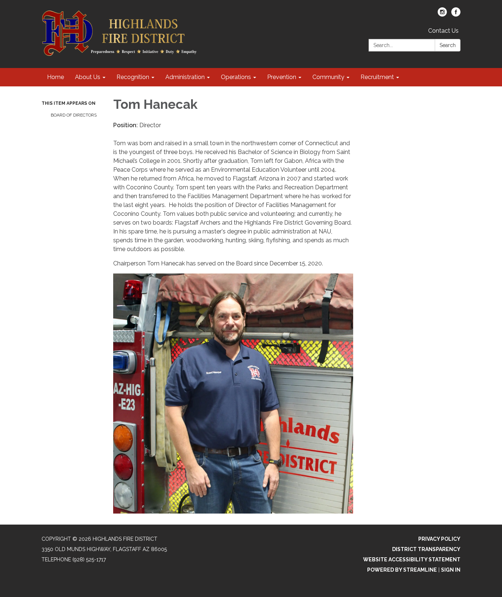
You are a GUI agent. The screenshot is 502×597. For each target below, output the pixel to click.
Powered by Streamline (402, 570)
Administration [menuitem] (185, 77)
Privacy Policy (439, 539)
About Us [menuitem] (87, 77)
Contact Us (443, 30)
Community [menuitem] (328, 77)
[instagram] (442, 14)
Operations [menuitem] (236, 77)
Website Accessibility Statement (411, 559)
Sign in (450, 570)
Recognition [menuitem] (132, 77)
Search (448, 45)
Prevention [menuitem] (281, 77)
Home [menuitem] (55, 77)
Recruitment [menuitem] (377, 77)
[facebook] (455, 14)
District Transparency (426, 549)
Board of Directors (74, 115)
